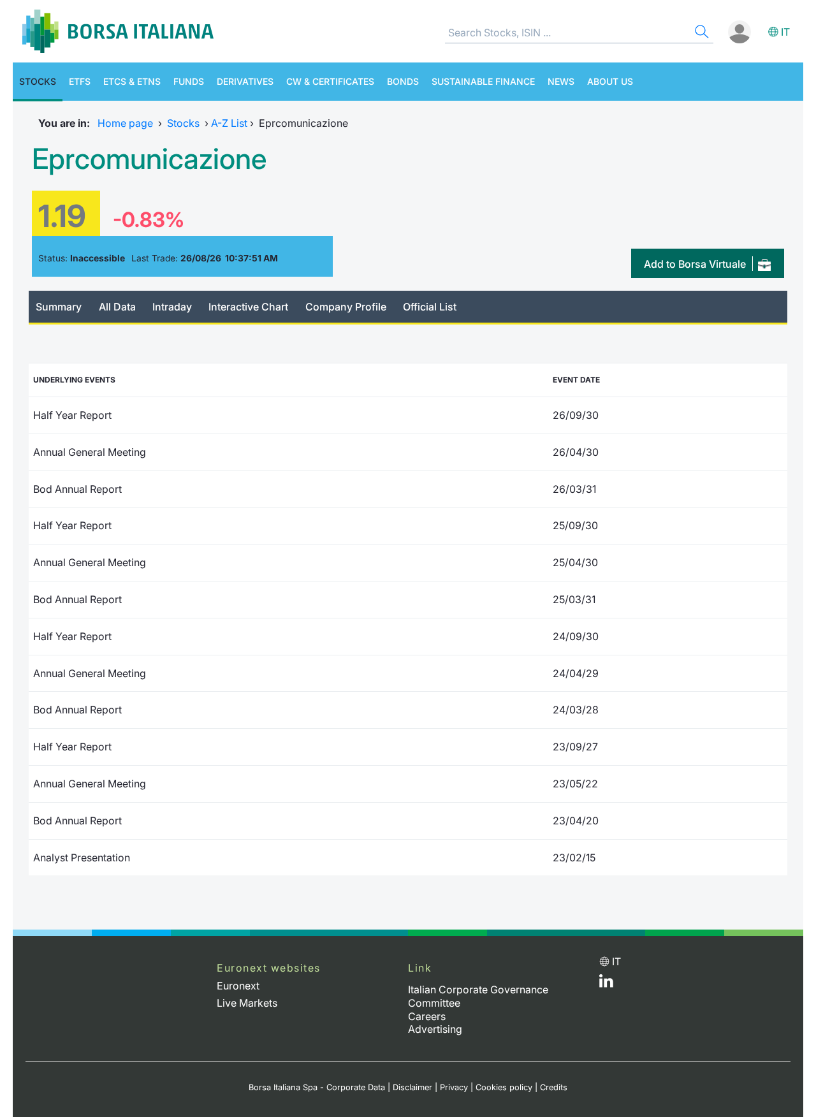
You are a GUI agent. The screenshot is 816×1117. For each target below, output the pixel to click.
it (785, 32)
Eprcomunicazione (149, 159)
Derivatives (245, 81)
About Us (610, 81)
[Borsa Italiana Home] (118, 31)
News (561, 81)
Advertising (435, 1029)
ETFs (80, 81)
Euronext (238, 985)
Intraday (172, 306)
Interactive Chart (248, 306)
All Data (117, 306)
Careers (427, 1016)
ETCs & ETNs (132, 81)
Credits (553, 1087)
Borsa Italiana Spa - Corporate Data (317, 1087)
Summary (59, 306)
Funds (188, 81)
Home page (125, 123)
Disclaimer (412, 1087)
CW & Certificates (330, 81)
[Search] (700, 33)
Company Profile (345, 306)
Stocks (37, 81)
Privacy (454, 1087)
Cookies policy (504, 1087)
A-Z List (229, 123)
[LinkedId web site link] (606, 983)
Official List (429, 306)
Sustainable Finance (483, 81)
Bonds (403, 81)
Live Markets (247, 1003)
